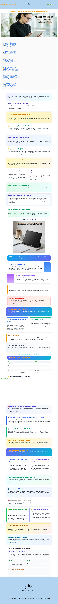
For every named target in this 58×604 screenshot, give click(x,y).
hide (6, 39)
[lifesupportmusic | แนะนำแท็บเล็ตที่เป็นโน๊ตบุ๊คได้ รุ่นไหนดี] (29, 4)
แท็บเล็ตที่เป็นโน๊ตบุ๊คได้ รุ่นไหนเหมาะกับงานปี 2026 (7, 4)
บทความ (15, 4)
